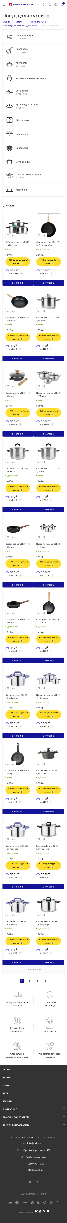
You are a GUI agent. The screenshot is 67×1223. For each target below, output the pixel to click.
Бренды (7, 1101)
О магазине (9, 1109)
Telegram (37, 1182)
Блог (5, 1093)
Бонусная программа (15, 1125)
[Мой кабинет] (55, 4)
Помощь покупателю (16, 1117)
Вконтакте (29, 1182)
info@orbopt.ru (35, 1143)
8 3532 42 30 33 (24, 1137)
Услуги (6, 1085)
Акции (6, 1077)
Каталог (7, 1069)
